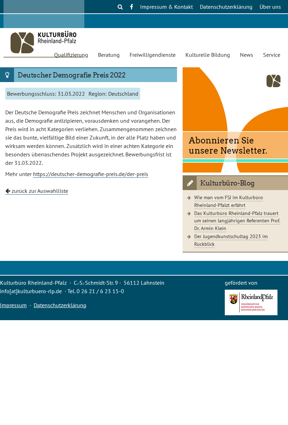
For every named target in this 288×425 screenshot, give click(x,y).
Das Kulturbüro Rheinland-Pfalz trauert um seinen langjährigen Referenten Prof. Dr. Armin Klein (237, 220)
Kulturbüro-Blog (227, 183)
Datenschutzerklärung (226, 6)
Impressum (13, 305)
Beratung (109, 54)
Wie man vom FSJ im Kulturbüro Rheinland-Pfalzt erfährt (228, 201)
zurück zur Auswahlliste (39, 190)
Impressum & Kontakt (166, 6)
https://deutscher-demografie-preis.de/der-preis (90, 173)
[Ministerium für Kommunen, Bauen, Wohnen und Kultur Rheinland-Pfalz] (251, 313)
